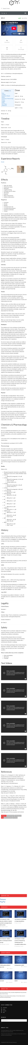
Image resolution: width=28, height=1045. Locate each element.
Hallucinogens (10, 815)
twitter (4, 1009)
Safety (3, 102)
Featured (15, 817)
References (4, 105)
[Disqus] (14, 839)
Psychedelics (18, 815)
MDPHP (16, 980)
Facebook (5, 1007)
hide (10, 90)
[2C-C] (20, 169)
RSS (4, 1012)
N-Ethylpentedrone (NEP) (19, 965)
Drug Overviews (8, 817)
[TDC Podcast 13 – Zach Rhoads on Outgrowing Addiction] (21, 914)
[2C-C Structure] (7, 170)
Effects (3, 97)
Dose (3, 93)
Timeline (3, 94)
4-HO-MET (2, 980)
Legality (3, 101)
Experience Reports (6, 96)
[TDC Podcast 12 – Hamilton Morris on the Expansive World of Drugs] (6, 933)
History (3, 100)
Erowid (2, 162)
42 (20, 18)
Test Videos (4, 104)
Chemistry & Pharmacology (7, 98)
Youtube (4, 1010)
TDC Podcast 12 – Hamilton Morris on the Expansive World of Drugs (6, 940)
